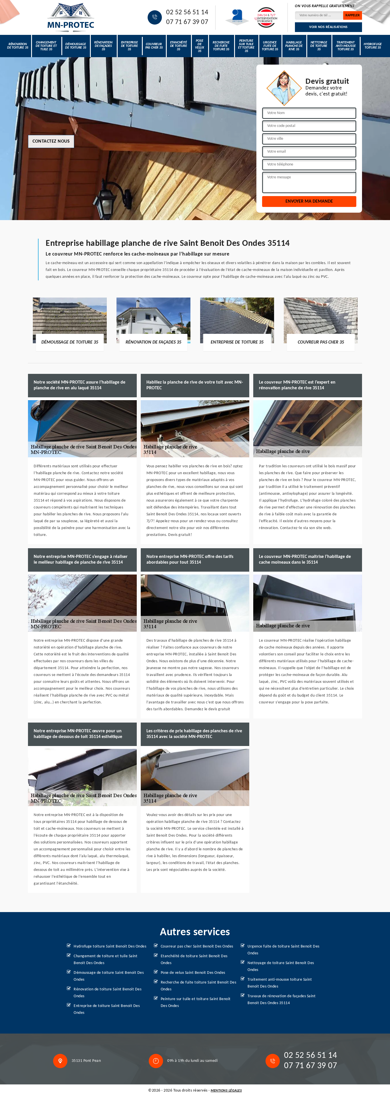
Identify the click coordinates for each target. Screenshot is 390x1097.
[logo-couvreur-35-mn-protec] (71, 17)
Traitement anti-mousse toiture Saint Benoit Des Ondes (280, 983)
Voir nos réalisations (328, 27)
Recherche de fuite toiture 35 (221, 46)
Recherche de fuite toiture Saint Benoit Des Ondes (198, 986)
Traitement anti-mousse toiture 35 (346, 46)
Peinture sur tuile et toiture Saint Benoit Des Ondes (196, 1002)
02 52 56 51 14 (187, 12)
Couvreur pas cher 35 (154, 46)
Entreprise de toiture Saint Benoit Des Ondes (107, 1009)
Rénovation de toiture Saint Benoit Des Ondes (107, 992)
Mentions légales (226, 1090)
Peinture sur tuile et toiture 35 (246, 46)
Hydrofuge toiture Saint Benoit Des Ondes (110, 946)
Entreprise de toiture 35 (129, 46)
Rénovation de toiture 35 (17, 46)
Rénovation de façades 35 (103, 46)
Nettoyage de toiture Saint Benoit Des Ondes (281, 966)
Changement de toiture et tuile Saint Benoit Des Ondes (105, 959)
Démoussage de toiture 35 (75, 46)
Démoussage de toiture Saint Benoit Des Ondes (109, 976)
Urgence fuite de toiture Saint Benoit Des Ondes (283, 950)
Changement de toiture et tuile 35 (46, 46)
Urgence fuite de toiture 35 (270, 46)
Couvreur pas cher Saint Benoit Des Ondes (197, 946)
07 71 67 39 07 (187, 22)
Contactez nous (51, 141)
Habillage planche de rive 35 (294, 46)
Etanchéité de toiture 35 (178, 46)
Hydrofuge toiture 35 (373, 46)
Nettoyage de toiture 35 (318, 46)
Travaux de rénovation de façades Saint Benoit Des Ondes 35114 (281, 999)
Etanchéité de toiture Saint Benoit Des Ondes (194, 959)
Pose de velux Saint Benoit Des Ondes (193, 973)
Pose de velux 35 (199, 46)
